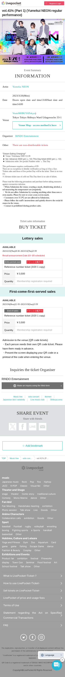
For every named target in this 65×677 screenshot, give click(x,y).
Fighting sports (20, 530)
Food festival (44, 562)
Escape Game (37, 546)
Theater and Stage (13, 489)
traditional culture (46, 494)
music (5, 477)
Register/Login (55, 3)
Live (36, 510)
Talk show (25, 510)
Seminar (30, 562)
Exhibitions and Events (16, 554)
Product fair (8, 558)
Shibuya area (56, 400)
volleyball (39, 526)
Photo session (9, 510)
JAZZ (4, 485)
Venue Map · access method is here (37, 125)
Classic (23, 485)
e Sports (35, 530)
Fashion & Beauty (11, 550)
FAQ (5, 625)
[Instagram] (41, 637)
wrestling (51, 526)
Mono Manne (21, 498)
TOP (4, 458)
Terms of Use (11, 605)
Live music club (37, 400)
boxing (5, 530)
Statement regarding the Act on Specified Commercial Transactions (32, 615)
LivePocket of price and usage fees (24, 597)
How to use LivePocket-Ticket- (21, 583)
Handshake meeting (28, 506)
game (13, 546)
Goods (44, 510)
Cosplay (27, 550)
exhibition (47, 506)
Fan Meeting (8, 506)
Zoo (33, 542)
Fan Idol (7, 502)
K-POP (13, 485)
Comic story (28, 494)
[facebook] (32, 637)
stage (5, 494)
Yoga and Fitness (11, 542)
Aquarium (43, 542)
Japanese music (10, 481)
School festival (9, 566)
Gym (25, 542)
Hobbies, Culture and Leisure (19, 538)
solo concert (33, 397)
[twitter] (23, 637)
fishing (23, 546)
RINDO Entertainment (26, 136)
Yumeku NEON (20, 86)
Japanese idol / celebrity (14, 400)
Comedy (6, 498)
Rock (24, 481)
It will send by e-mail (42, 426)
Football (18, 526)
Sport (5, 522)
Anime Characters (13, 514)
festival (34, 558)
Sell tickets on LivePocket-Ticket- (21, 590)
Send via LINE (32, 426)
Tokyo (31, 113)
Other (47, 485)
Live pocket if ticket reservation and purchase (11, 3)
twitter (12, 426)
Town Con (17, 562)
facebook (22, 426)
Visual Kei (35, 485)
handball (47, 530)
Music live (18, 397)
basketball (7, 534)
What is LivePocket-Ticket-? (19, 575)
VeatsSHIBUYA (20, 113)
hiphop (47, 481)
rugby (28, 526)
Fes (39, 481)
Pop (32, 481)
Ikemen (48, 397)
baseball (6, 526)
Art (55, 562)
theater (15, 494)
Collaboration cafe (11, 518)
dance (34, 498)
